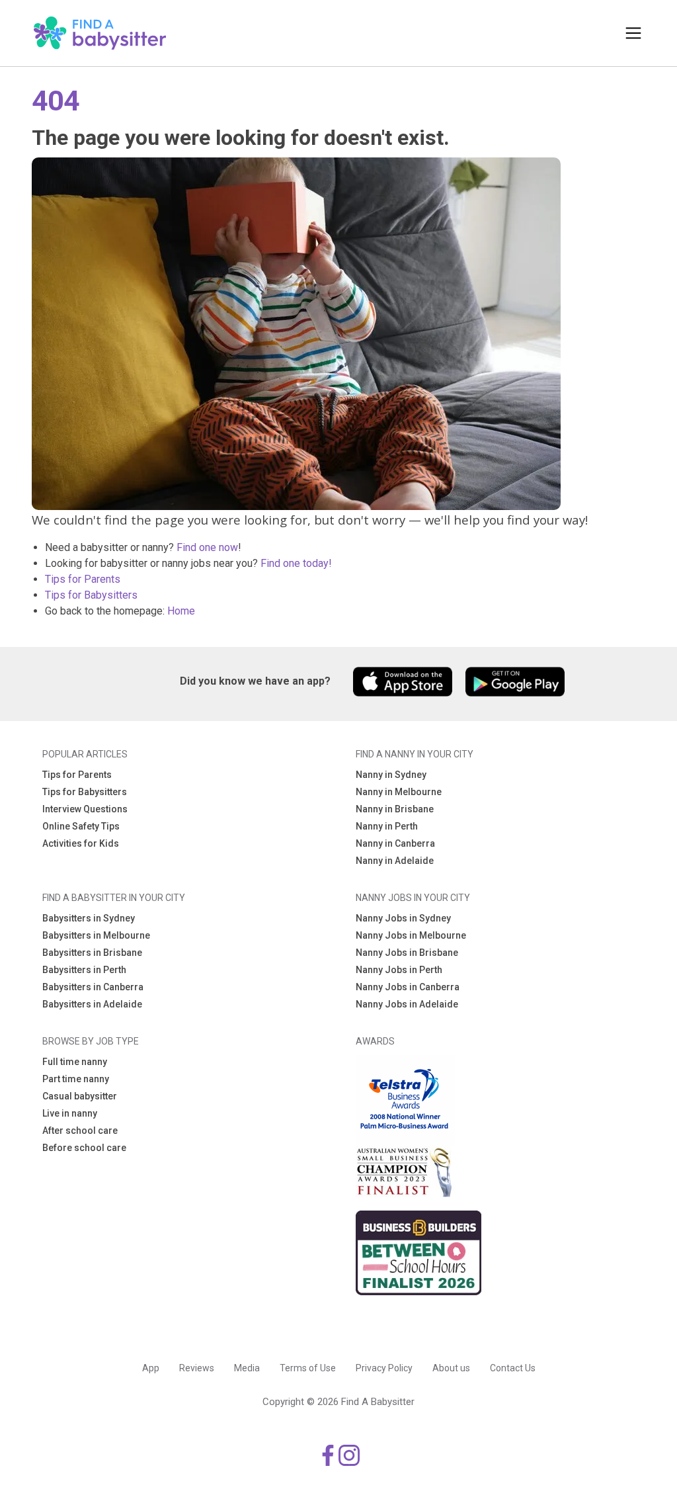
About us (451, 1368)
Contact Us (513, 1368)
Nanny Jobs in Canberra (407, 987)
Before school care (84, 1147)
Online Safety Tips (81, 826)
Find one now (207, 547)
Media (247, 1368)
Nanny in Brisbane (395, 809)
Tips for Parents (82, 579)
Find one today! (296, 563)
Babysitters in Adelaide (92, 1004)
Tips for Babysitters (91, 595)
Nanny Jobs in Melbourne (411, 935)
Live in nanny (69, 1113)
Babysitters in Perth (84, 969)
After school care (80, 1130)
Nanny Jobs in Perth (399, 969)
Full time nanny (74, 1061)
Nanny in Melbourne (399, 792)
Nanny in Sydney (391, 774)
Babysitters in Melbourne (96, 935)
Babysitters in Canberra (92, 987)
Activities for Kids (80, 843)
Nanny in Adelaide (395, 860)
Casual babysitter (79, 1096)
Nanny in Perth (387, 826)
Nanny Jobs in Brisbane (407, 952)
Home (181, 611)
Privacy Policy (384, 1368)
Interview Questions (85, 809)
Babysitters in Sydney (88, 918)
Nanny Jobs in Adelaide (407, 1004)
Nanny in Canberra (395, 843)
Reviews (196, 1368)
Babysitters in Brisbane (92, 952)
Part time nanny (75, 1079)
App (150, 1368)
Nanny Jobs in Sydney (403, 918)
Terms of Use (308, 1368)
